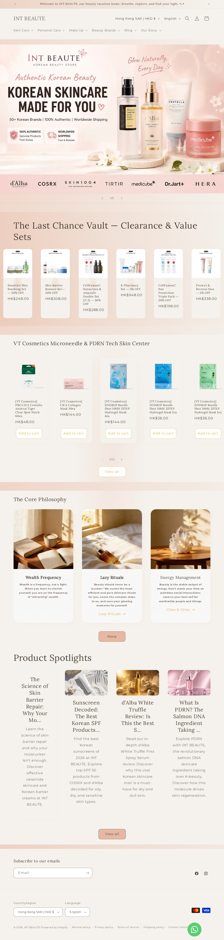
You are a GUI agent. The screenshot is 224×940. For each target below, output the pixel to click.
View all (112, 472)
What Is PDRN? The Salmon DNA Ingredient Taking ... (189, 716)
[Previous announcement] (15, 4)
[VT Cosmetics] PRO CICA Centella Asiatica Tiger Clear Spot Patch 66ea (28, 409)
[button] (23, 30)
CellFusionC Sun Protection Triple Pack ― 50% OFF (168, 293)
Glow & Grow (178, 610)
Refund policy (81, 927)
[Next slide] (121, 198)
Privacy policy (104, 927)
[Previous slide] (102, 198)
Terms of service (128, 927)
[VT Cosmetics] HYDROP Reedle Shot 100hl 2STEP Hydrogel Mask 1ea (163, 407)
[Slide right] (121, 459)
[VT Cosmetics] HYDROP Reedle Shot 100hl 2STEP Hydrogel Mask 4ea (117, 409)
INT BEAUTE (32, 927)
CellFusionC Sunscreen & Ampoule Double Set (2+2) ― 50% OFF (92, 295)
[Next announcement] (209, 4)
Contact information (181, 927)
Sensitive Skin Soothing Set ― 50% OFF (18, 289)
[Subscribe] (87, 873)
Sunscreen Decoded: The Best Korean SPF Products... (86, 716)
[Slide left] (102, 459)
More (112, 636)
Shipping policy (154, 927)
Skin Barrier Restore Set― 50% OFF (55, 289)
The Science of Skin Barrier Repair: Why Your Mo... (35, 699)
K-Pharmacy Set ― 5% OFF (130, 287)
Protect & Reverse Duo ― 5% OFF (205, 289)
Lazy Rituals (110, 614)
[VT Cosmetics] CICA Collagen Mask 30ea (71, 405)
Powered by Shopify (54, 927)
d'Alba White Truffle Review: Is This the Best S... (137, 716)
